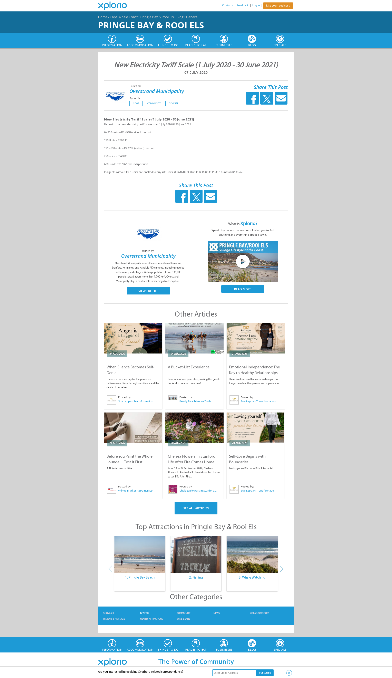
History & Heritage (114, 618)
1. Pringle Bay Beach (140, 577)
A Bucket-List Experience (188, 367)
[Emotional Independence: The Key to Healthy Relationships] (256, 338)
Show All (108, 613)
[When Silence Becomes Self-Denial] (133, 338)
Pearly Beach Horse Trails (195, 401)
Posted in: (134, 98)
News (136, 103)
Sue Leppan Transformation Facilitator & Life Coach (137, 401)
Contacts (227, 5)
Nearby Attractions (151, 618)
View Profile (148, 291)
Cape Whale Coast (124, 17)
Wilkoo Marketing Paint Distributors (137, 490)
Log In (256, 5)
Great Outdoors (259, 613)
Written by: (148, 250)
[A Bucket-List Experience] (194, 338)
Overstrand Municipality (156, 91)
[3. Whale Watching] (252, 554)
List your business (278, 5)
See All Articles (196, 508)
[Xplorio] (115, 5)
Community (154, 103)
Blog (180, 17)
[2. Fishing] (195, 554)
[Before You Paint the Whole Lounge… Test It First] (133, 428)
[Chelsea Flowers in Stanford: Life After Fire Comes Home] (194, 428)
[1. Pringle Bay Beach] (139, 554)
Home (102, 17)
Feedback (242, 5)
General (192, 17)
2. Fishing (196, 577)
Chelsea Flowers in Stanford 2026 (198, 490)
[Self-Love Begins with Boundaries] (255, 428)
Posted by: (135, 85)
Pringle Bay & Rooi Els (157, 17)
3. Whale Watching (252, 577)
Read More (242, 289)
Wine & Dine (183, 618)
